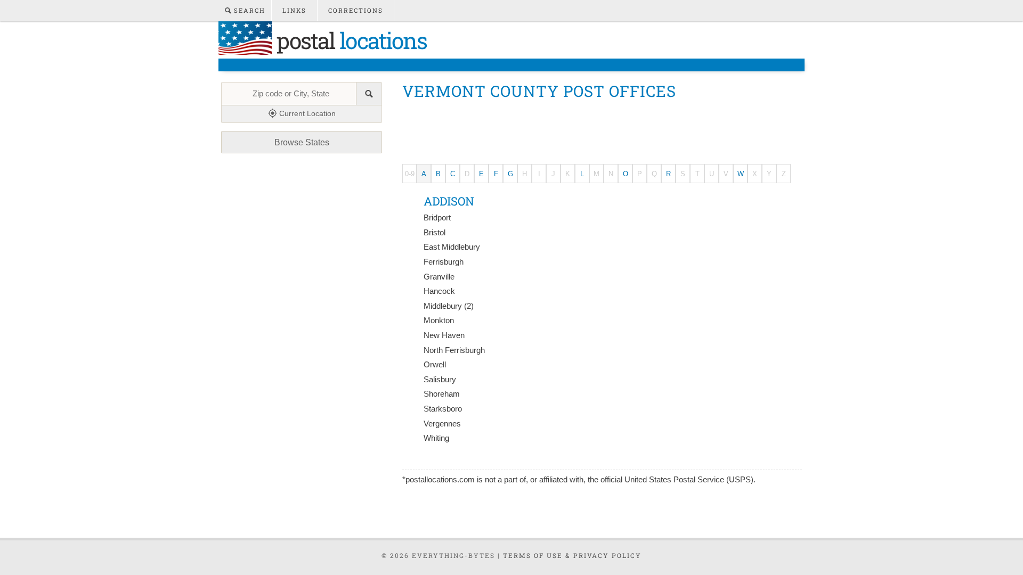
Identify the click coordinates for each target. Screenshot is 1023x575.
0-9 (410, 174)
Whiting (436, 438)
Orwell (435, 364)
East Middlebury (452, 247)
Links (294, 10)
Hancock (439, 291)
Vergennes (442, 424)
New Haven (444, 335)
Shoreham (442, 394)
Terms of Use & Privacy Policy (572, 555)
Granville (439, 277)
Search (248, 10)
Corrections (355, 10)
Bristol (434, 232)
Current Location (306, 113)
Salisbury (440, 379)
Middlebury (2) (449, 306)
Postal (349, 40)
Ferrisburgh (444, 262)
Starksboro (443, 409)
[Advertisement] (596, 129)
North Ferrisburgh (454, 350)
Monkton (439, 320)
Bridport (437, 217)
